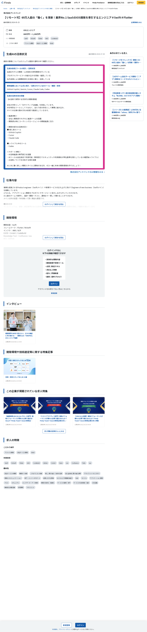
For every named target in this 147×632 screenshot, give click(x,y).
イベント (86, 3)
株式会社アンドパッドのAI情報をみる (86, 171)
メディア (77, 3)
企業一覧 (12, 8)
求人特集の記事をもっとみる (54, 431)
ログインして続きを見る (54, 204)
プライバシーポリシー (65, 629)
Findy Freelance (98, 3)
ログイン (131, 3)
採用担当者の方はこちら (116, 3)
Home (5, 8)
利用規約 (54, 629)
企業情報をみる (136, 22)
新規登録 (141, 2)
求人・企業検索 (65, 3)
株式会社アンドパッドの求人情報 (42, 8)
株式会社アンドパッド (23, 8)
